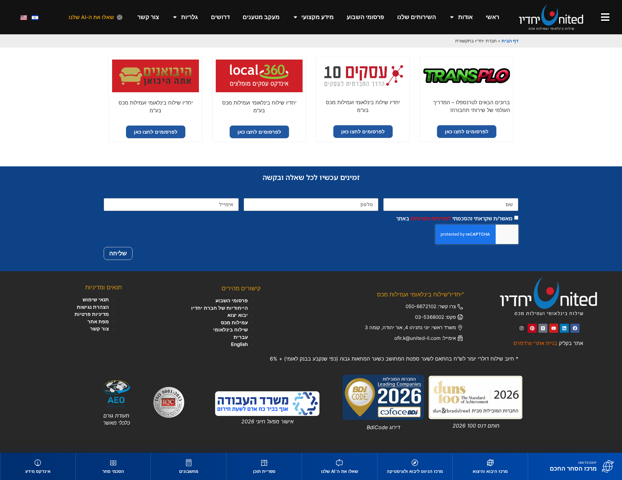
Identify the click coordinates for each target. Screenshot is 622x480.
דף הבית (509, 40)
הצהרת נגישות (93, 307)
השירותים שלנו (416, 17)
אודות (465, 17)
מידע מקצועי (317, 17)
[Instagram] (521, 328)
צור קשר (148, 17)
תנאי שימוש (96, 299)
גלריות (189, 17)
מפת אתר (98, 321)
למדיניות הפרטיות (430, 218)
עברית (241, 337)
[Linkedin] (564, 328)
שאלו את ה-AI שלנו (91, 17)
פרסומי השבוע (365, 17)
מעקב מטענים (261, 17)
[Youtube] (553, 328)
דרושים (220, 17)
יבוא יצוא (237, 315)
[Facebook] (575, 328)
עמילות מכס (234, 322)
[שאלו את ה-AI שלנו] (120, 17)
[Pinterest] (532, 328)
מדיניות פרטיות (92, 314)
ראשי (492, 17)
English (239, 344)
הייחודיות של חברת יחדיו (219, 308)
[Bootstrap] (542, 328)
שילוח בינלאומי (230, 330)
